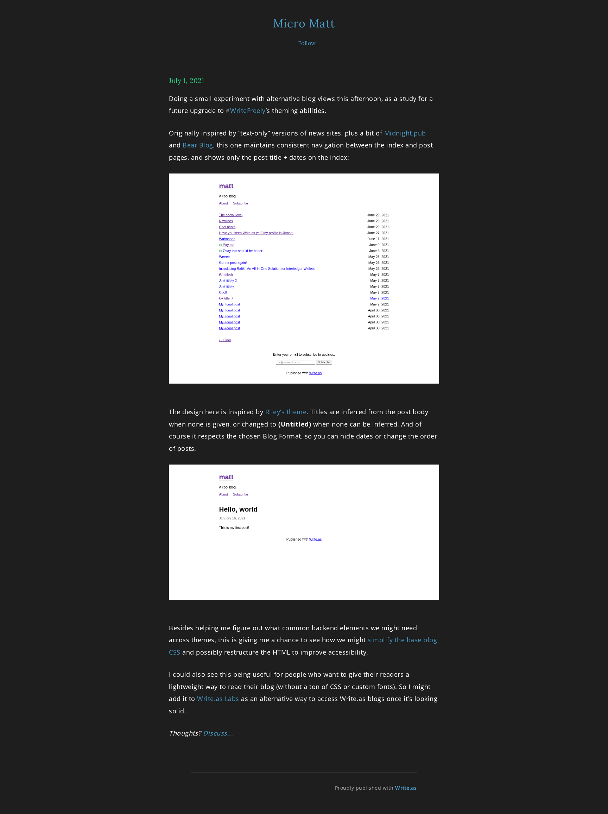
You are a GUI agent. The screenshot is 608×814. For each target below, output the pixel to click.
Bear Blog (198, 145)
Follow (307, 42)
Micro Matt (304, 23)
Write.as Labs (218, 698)
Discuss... (218, 733)
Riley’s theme (286, 412)
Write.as (406, 787)
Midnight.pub (405, 133)
